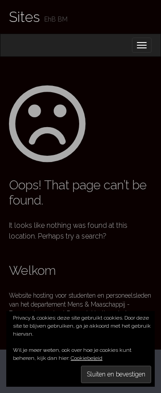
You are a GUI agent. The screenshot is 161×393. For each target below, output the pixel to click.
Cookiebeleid (86, 358)
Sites (24, 17)
